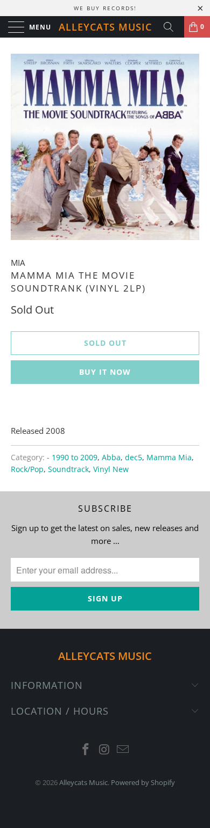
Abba (111, 457)
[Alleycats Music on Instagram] (104, 750)
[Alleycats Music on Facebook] (86, 750)
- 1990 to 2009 (72, 457)
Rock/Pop (27, 469)
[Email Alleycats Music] (123, 750)
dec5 (133, 457)
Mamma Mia (169, 457)
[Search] (172, 27)
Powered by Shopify (143, 782)
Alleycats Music (105, 26)
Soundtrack (68, 469)
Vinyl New (111, 469)
